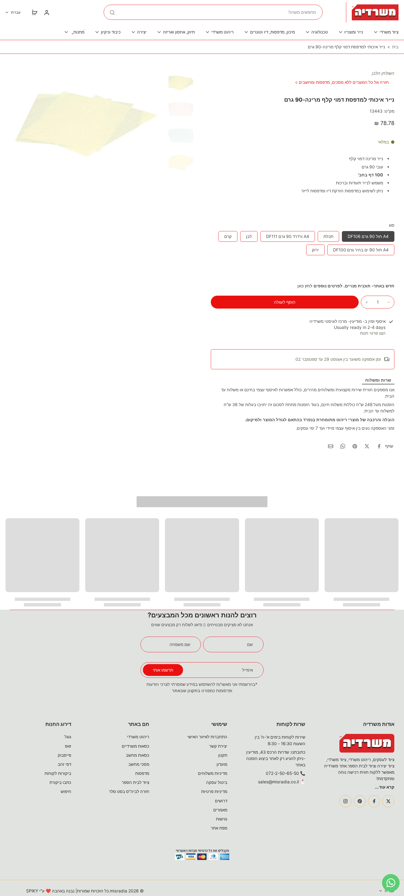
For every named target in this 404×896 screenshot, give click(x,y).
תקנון (222, 755)
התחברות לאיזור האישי (207, 736)
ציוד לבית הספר (135, 782)
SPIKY (32, 891)
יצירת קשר (218, 746)
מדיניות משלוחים (212, 773)
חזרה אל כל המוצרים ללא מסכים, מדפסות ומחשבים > (342, 82)
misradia (118, 891)
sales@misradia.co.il (278, 781)
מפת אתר (219, 828)
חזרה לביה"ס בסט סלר (129, 791)
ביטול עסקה (216, 782)
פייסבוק (64, 755)
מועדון (222, 764)
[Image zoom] (88, 122)
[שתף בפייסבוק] (379, 446)
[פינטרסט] (360, 801)
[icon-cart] (34, 12)
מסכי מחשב (138, 764)
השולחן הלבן (383, 73)
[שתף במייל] (331, 446)
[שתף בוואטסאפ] (343, 446)
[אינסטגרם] (345, 801)
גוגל (68, 736)
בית (395, 46)
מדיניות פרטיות (214, 791)
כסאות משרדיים (135, 746)
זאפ (68, 746)
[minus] (388, 302)
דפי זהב (64, 764)
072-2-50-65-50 (282, 773)
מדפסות (142, 773)
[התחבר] (46, 12)
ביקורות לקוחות (58, 773)
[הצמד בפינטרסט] (355, 446)
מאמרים (220, 809)
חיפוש (66, 791)
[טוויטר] (388, 801)
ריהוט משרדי (138, 736)
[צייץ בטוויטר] (367, 446)
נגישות (221, 819)
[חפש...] (112, 12)
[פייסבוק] (374, 801)
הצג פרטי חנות (373, 333)
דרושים (221, 800)
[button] (285, 302)
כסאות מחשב (137, 755)
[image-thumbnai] (180, 82)
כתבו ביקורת (60, 782)
